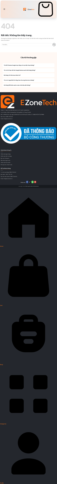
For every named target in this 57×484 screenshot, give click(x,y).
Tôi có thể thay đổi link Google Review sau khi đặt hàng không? (28, 70)
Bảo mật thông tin (5, 158)
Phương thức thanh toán (6, 164)
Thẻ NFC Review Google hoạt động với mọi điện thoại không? (28, 65)
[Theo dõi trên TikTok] (30, 182)
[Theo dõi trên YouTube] (35, 182)
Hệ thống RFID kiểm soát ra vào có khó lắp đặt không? (28, 85)
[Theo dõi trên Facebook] (27, 182)
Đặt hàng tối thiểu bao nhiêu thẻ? (28, 75)
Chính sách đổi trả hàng (6, 156)
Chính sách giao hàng (5, 154)
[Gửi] (54, 44)
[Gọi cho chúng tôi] (32, 182)
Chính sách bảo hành (5, 162)
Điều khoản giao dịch (5, 160)
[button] (4, 9)
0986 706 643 (9, 116)
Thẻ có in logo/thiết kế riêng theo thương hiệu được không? (28, 80)
